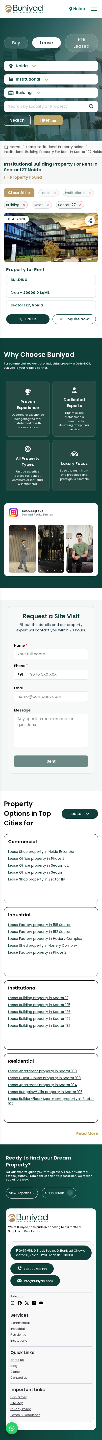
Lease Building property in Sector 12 (38, 997)
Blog (13, 1366)
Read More (87, 1133)
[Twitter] (27, 1303)
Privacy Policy (20, 1409)
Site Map (16, 1403)
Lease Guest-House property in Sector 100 (44, 1077)
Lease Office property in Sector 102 (38, 865)
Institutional (19, 1340)
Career (15, 1372)
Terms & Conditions (25, 1415)
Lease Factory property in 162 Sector (39, 931)
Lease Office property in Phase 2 (36, 858)
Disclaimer (18, 1397)
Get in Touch (54, 1193)
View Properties (22, 1193)
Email (19, 688)
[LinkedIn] (34, 1303)
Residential (18, 1335)
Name (20, 645)
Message (22, 710)
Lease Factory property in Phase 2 (37, 952)
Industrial (17, 1329)
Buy (16, 43)
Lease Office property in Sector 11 (36, 872)
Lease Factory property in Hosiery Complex (45, 938)
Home (15, 146)
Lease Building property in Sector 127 (39, 1018)
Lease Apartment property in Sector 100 (42, 1071)
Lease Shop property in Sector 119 (36, 879)
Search (17, 120)
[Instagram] (12, 1303)
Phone (21, 665)
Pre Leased (81, 42)
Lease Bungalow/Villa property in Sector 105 (45, 1091)
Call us (31, 319)
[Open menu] (93, 9)
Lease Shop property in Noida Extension (42, 851)
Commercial (20, 1323)
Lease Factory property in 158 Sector (39, 924)
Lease (46, 43)
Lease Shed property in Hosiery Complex (42, 945)
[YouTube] (41, 1303)
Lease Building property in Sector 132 (39, 1025)
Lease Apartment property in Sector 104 (42, 1084)
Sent (51, 761)
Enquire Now (77, 319)
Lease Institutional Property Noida (54, 146)
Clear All (19, 192)
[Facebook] (20, 1303)
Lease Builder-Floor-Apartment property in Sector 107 (51, 1101)
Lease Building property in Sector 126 (39, 1011)
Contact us (18, 1378)
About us (17, 1360)
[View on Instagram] (22, 549)
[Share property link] (90, 221)
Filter (45, 120)
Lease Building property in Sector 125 (39, 1004)
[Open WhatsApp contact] (12, 1428)
